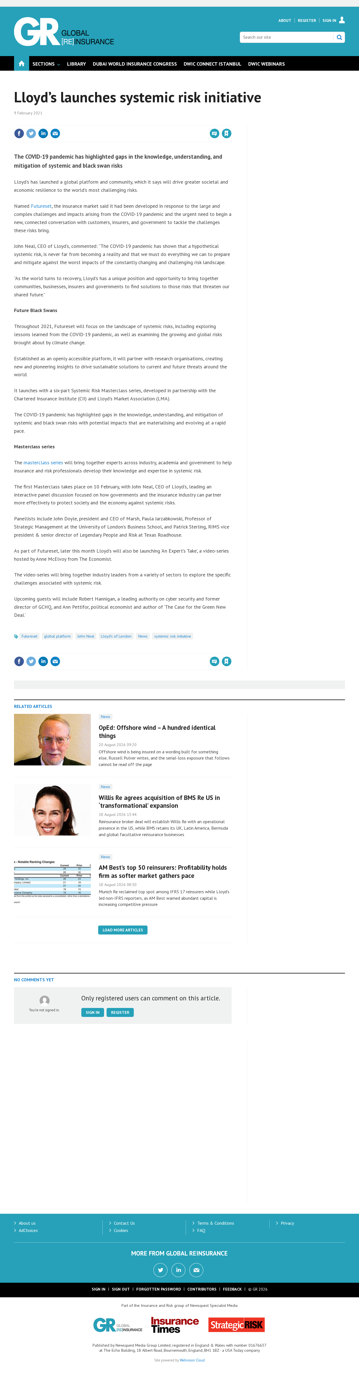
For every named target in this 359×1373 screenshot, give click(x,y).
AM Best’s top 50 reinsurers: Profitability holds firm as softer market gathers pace (163, 871)
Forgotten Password (158, 1289)
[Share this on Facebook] (19, 133)
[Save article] (227, 133)
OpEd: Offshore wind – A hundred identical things (157, 731)
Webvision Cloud (192, 1360)
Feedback (232, 1289)
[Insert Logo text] (64, 44)
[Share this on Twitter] (31, 133)
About (285, 20)
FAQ (201, 1230)
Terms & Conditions (215, 1223)
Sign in (161, 121)
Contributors (202, 1289)
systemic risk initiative (172, 636)
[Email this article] (55, 133)
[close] (231, 121)
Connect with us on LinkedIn (178, 1270)
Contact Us (124, 1223)
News (143, 636)
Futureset (41, 206)
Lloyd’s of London (116, 636)
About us (27, 1223)
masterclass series (43, 462)
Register (307, 20)
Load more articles (123, 930)
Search (339, 37)
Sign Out (121, 1289)
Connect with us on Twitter (160, 1270)
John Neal (85, 636)
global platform (57, 636)
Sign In (329, 20)
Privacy (287, 1223)
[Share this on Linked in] (43, 133)
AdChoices (28, 1230)
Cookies (121, 1230)
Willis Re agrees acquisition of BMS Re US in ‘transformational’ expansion (159, 801)
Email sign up (196, 1270)
